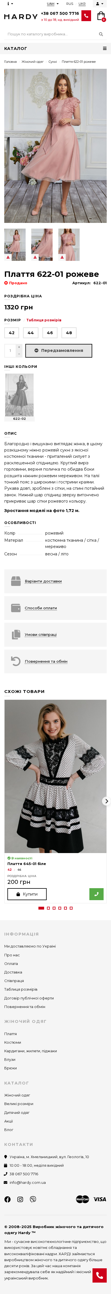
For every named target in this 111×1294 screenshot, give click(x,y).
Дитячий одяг (17, 1112)
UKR (82, 4)
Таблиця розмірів (43, 320)
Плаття (10, 1034)
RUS (69, 4)
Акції (8, 1121)
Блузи (9, 1059)
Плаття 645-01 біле (26, 864)
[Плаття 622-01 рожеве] (15, 245)
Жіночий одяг (33, 62)
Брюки (10, 1068)
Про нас (12, 955)
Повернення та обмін (24, 1007)
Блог (8, 1130)
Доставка (13, 972)
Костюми (12, 1042)
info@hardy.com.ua (28, 1182)
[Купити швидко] (96, 894)
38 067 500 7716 (24, 1174)
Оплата (11, 964)
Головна (10, 62)
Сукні (52, 62)
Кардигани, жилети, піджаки (30, 1051)
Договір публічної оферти (29, 998)
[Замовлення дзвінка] (99, 1275)
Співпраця (14, 981)
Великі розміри (18, 1104)
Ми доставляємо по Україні (30, 946)
